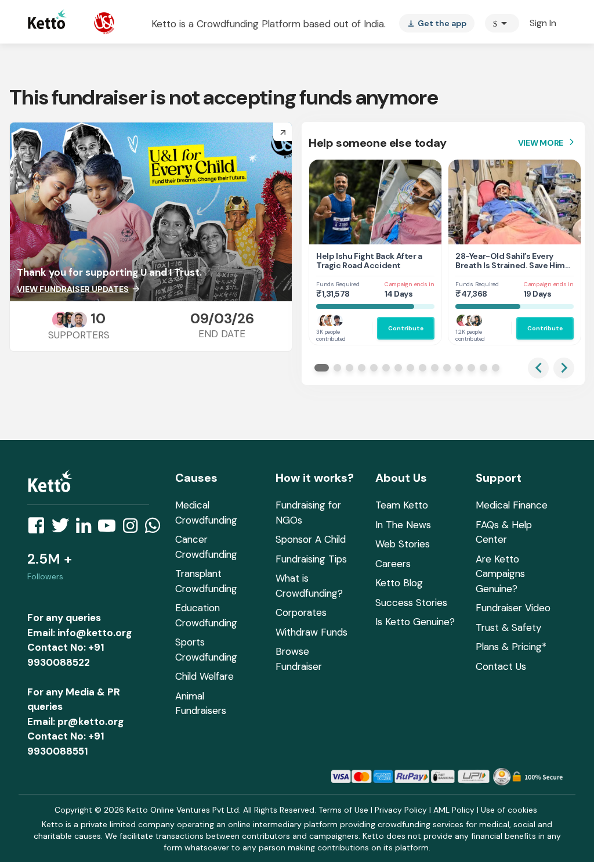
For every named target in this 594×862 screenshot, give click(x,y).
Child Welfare (204, 676)
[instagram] (133, 528)
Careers (393, 563)
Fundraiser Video (513, 607)
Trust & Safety (508, 627)
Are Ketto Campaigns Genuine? (500, 574)
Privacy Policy (400, 810)
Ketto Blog (399, 582)
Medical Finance (512, 505)
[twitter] (64, 528)
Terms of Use (343, 810)
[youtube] (110, 528)
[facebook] (39, 528)
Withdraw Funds (311, 632)
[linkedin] (87, 528)
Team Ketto (401, 505)
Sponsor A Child (311, 539)
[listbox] (437, 23)
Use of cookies (509, 810)
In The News (403, 524)
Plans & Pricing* (511, 646)
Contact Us (501, 666)
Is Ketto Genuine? (415, 621)
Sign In (543, 23)
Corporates (301, 612)
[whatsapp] (156, 528)
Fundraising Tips (311, 559)
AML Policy (454, 810)
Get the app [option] (436, 23)
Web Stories (402, 544)
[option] (502, 23)
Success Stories (411, 602)
